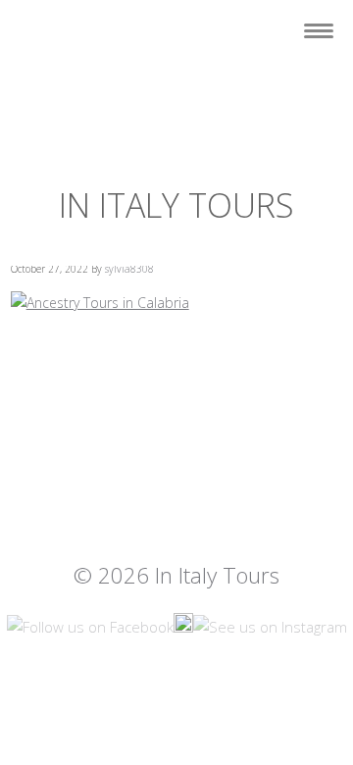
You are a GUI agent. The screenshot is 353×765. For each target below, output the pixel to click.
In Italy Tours (176, 205)
